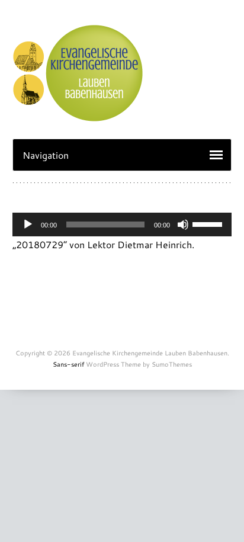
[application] (122, 224)
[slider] (209, 223)
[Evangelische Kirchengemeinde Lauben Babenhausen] (77, 115)
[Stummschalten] (183, 224)
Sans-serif (68, 364)
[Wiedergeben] (28, 224)
